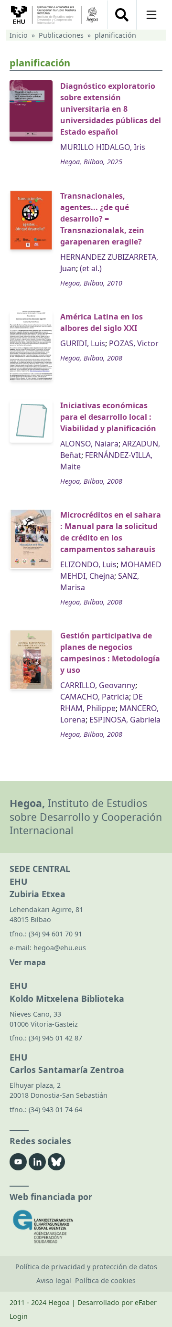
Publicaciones (61, 35)
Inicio (19, 35)
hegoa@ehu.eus (59, 947)
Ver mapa (28, 962)
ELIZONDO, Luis (88, 564)
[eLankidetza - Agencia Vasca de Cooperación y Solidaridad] (86, 1226)
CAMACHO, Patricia (94, 696)
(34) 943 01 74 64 (55, 1109)
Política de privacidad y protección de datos (86, 1266)
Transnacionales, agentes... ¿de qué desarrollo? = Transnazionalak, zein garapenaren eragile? (102, 219)
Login (19, 1316)
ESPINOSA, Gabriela (125, 719)
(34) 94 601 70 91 (55, 933)
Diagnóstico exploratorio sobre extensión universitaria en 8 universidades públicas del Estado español (110, 109)
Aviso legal (53, 1280)
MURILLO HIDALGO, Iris (102, 147)
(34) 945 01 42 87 (55, 1037)
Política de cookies (105, 1280)
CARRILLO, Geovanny (97, 685)
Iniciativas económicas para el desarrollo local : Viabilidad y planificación (108, 417)
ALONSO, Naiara (89, 443)
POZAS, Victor (134, 343)
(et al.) (91, 268)
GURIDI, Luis (82, 343)
